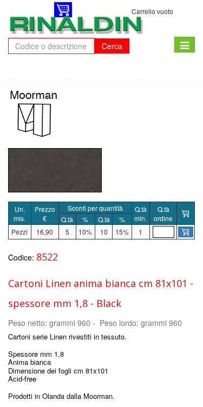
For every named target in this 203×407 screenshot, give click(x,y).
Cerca (112, 46)
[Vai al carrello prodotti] (63, 9)
